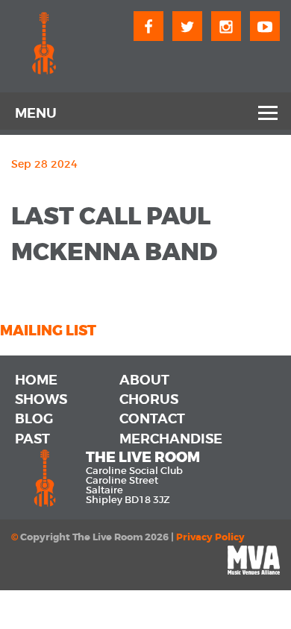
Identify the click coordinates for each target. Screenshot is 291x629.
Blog (34, 419)
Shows (41, 399)
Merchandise (170, 439)
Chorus (148, 399)
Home (36, 380)
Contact (152, 419)
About (144, 380)
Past (32, 439)
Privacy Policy (210, 537)
